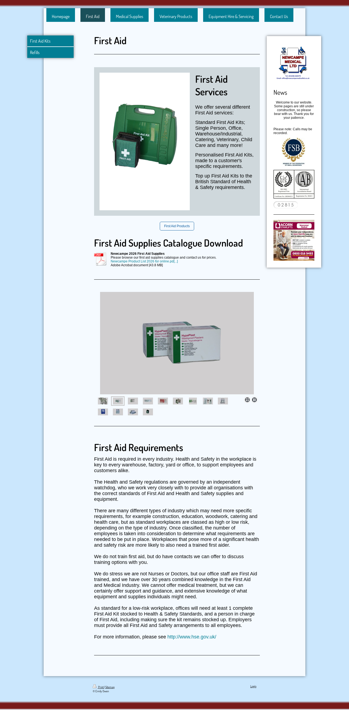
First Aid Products (177, 226)
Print (101, 687)
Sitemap (110, 687)
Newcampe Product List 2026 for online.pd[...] (144, 261)
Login (253, 686)
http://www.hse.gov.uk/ (192, 637)
